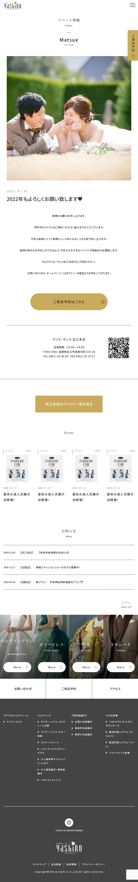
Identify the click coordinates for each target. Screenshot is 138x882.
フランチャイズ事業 (119, 752)
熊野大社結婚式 (84, 734)
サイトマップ (39, 864)
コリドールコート (50, 742)
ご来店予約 (133, 43)
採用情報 (71, 864)
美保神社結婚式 (84, 728)
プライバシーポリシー (93, 864)
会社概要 (56, 864)
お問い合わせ (23, 688)
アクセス (115, 688)
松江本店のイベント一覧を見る (69, 404)
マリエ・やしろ (14, 721)
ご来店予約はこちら (69, 301)
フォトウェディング (51, 780)
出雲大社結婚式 (84, 721)
